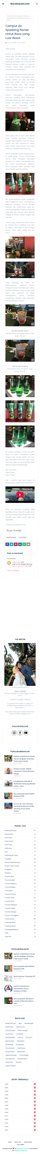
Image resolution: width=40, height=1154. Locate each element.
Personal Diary (10, 1048)
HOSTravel (20, 845)
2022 (20, 1098)
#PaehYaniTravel (20, 830)
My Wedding (9, 1044)
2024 (20, 1091)
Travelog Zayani (20, 926)
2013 (20, 1130)
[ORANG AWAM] (8, 988)
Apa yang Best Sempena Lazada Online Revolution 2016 (23, 1001)
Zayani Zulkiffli (11, 43)
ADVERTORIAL (28, 1142)
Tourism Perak (20, 898)
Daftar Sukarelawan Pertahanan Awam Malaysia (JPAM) (21, 988)
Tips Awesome (10, 1059)
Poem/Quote (21, 1048)
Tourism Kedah (20, 880)
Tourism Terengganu (20, 915)
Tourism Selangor (20, 912)
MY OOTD (29, 1037)
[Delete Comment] (30, 566)
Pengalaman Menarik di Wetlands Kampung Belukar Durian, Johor (25, 783)
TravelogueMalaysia (20, 929)
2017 (20, 1116)
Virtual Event (9, 1062)
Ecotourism (20, 838)
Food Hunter (23, 537)
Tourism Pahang (20, 894)
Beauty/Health (29, 1023)
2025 (20, 1088)
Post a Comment (13, 570)
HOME (10, 1142)
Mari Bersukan (10, 1041)
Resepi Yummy (10, 1052)
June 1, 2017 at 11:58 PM (21, 566)
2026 (20, 1084)
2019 (20, 1109)
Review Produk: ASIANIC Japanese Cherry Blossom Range (24, 771)
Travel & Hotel (20, 919)
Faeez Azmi (16, 562)
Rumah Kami (21, 1052)
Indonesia (20, 848)
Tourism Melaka (20, 887)
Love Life (20, 1037)
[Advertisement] (20, 615)
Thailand (20, 873)
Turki (20, 933)
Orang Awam (20, 1044)
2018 (20, 1112)
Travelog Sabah (20, 922)
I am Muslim (19, 1034)
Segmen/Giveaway (11, 1055)
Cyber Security (20, 1027)
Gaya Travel (20, 841)
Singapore (20, 869)
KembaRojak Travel (20, 855)
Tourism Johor (20, 876)
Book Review (9, 1027)
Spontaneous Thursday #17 (24, 976)
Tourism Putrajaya (20, 905)
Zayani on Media (11, 1066)
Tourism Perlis (20, 901)
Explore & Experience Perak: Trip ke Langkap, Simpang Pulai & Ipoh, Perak (24, 758)
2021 (20, 1102)
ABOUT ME (18, 1142)
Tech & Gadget (23, 1055)
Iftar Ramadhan (10, 1037)
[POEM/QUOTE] (8, 978)
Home (9, 16)
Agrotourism (20, 834)
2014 (20, 1126)
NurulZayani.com (20, 3)
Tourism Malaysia (20, 883)
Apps (20, 1023)
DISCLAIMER (20, 1144)
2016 (20, 1119)
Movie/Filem (20, 1041)
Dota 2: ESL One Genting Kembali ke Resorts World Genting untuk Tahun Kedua (24, 807)
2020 (20, 1105)
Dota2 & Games (10, 1030)
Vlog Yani (20, 936)
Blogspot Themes (22, 1148)
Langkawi (20, 859)
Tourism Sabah (20, 908)
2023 (20, 1095)
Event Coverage (16, 16)
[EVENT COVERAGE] (8, 968)
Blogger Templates (21, 1150)
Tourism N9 (20, 891)
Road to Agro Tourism (20, 866)
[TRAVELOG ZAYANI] (8, 956)
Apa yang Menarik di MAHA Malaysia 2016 (24, 795)
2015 (20, 1123)
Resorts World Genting (20, 862)
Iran (20, 852)
